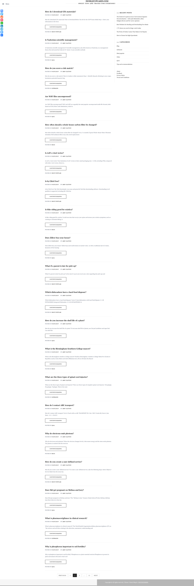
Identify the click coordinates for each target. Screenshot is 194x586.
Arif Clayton (67, 15)
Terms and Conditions (123, 77)
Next (96, 575)
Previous (62, 575)
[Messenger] (1, 32)
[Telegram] (1, 29)
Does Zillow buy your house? (57, 237)
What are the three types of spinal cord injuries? (66, 377)
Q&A (53, 60)
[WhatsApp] (1, 23)
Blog (53, 144)
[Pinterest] (1, 19)
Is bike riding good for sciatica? (59, 209)
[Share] (1, 35)
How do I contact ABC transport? (59, 405)
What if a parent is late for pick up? (60, 266)
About (118, 71)
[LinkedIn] (1, 26)
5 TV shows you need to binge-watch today (129, 28)
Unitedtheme (143, 582)
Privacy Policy (121, 75)
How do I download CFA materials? (60, 11)
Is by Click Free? (52, 181)
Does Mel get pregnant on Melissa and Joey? (64, 490)
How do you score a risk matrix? (59, 68)
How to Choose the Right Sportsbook (127, 35)
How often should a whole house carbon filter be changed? (71, 124)
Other (118, 57)
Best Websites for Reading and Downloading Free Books (132, 24)
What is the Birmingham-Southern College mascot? (67, 348)
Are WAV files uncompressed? (58, 96)
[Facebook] (1, 10)
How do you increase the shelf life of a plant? (65, 320)
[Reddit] (1, 16)
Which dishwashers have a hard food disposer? (65, 292)
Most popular (56, 31)
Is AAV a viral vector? (54, 153)
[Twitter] (1, 13)
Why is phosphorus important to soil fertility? (65, 546)
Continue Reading (56, 27)
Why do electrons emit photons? (59, 433)
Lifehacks (55, 88)
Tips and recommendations (124, 64)
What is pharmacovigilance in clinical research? (66, 518)
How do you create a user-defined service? (63, 462)
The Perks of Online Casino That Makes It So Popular (132, 32)
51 (89, 575)
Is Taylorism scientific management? (61, 40)
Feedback (119, 73)
